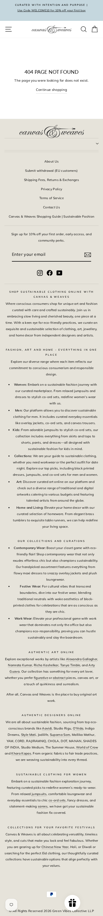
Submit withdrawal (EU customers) (51, 171)
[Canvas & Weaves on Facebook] (50, 273)
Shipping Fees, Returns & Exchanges (51, 180)
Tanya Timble (70, 665)
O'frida (78, 728)
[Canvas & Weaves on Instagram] (40, 273)
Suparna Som (60, 735)
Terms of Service (51, 198)
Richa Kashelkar (46, 665)
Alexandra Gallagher (81, 659)
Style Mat (28, 735)
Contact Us (51, 207)
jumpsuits (39, 794)
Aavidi (47, 728)
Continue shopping (51, 89)
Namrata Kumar (20, 665)
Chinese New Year (54, 847)
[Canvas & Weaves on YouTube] (59, 273)
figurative (41, 678)
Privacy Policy (51, 189)
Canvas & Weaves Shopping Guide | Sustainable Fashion (52, 216)
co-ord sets (57, 800)
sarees (43, 806)
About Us (51, 161)
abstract (59, 678)
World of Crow (87, 747)
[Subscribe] (87, 254)
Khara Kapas (21, 753)
